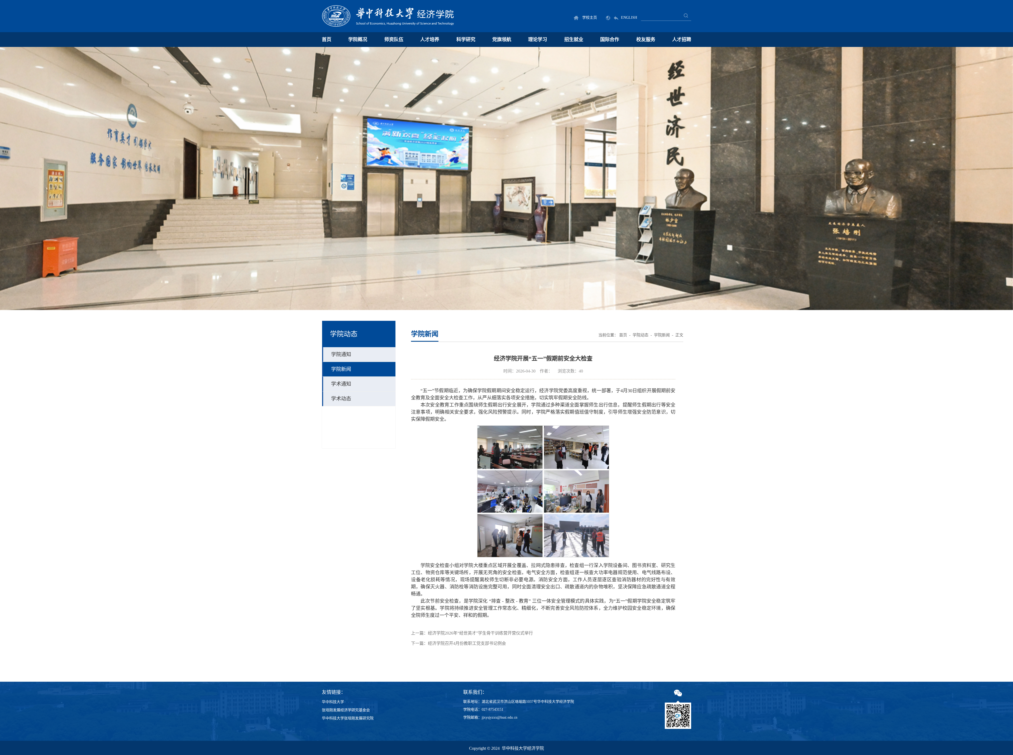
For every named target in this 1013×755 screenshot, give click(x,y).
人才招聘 (681, 39)
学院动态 (640, 335)
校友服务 (645, 39)
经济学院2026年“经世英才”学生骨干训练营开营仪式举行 (480, 633)
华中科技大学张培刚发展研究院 (348, 718)
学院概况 (357, 39)
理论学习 (537, 39)
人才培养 (429, 39)
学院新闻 (662, 335)
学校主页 (589, 18)
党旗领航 (501, 39)
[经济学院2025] (388, 16)
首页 (326, 39)
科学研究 (465, 39)
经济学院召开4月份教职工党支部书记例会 (467, 643)
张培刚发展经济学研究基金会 (346, 710)
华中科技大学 (333, 702)
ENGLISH (629, 18)
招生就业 (573, 39)
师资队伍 (393, 39)
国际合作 (609, 39)
